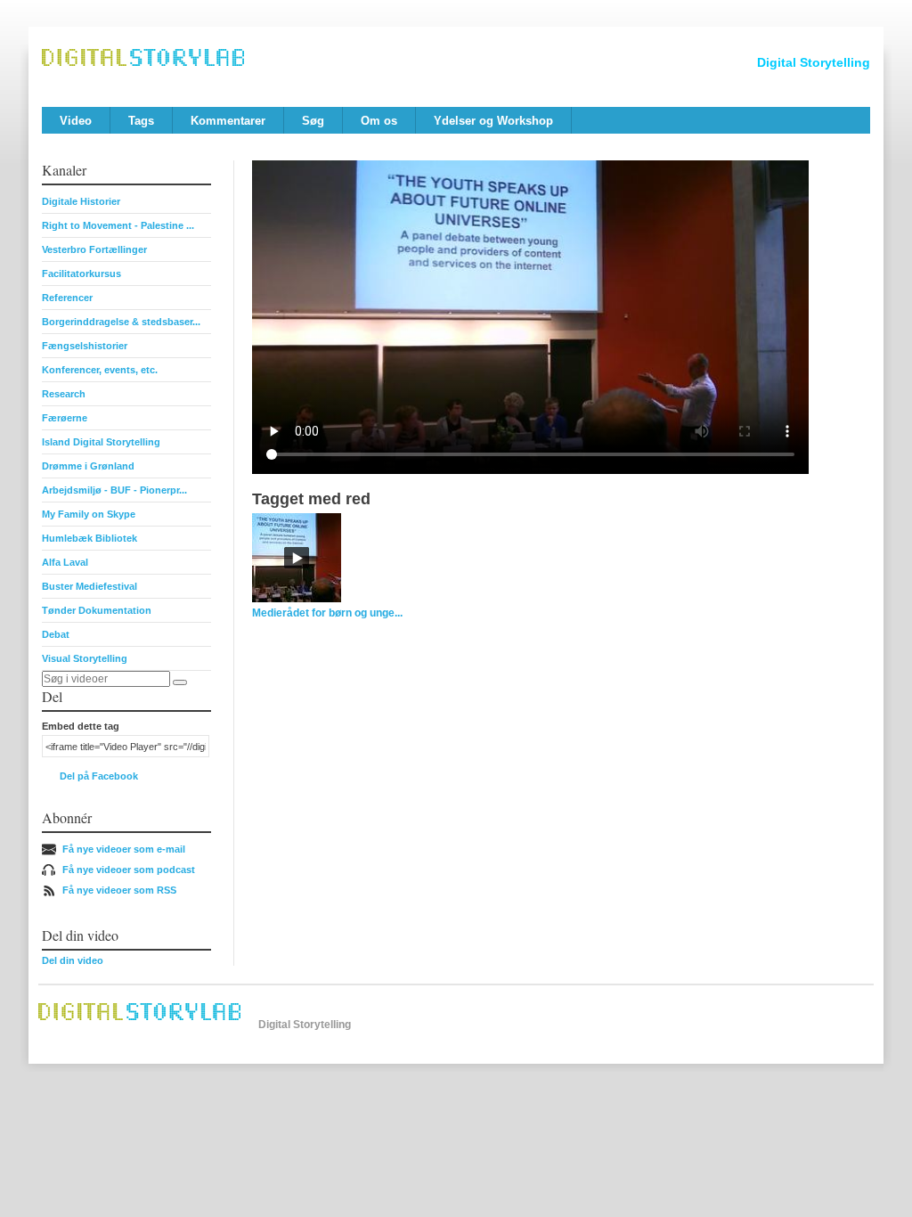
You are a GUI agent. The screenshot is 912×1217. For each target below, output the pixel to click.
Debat (55, 634)
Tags (141, 120)
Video (76, 120)
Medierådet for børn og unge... (327, 613)
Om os (379, 120)
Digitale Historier (81, 201)
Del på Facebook (99, 776)
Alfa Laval (65, 562)
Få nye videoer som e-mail (123, 849)
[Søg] (180, 682)
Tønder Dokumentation (96, 610)
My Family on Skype (88, 514)
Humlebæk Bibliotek (89, 538)
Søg (313, 120)
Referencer (67, 297)
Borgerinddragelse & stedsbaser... (121, 321)
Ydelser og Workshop (493, 120)
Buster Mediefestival (89, 586)
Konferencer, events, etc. (100, 369)
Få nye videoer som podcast (128, 869)
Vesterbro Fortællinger (94, 249)
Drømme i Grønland (88, 466)
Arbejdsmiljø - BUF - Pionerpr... (114, 490)
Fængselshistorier (84, 345)
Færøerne (64, 417)
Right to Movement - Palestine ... (118, 225)
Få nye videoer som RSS (119, 890)
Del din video (72, 960)
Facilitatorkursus (81, 273)
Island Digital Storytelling (101, 442)
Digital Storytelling (813, 62)
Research (64, 393)
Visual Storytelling (84, 658)
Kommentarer (228, 120)
